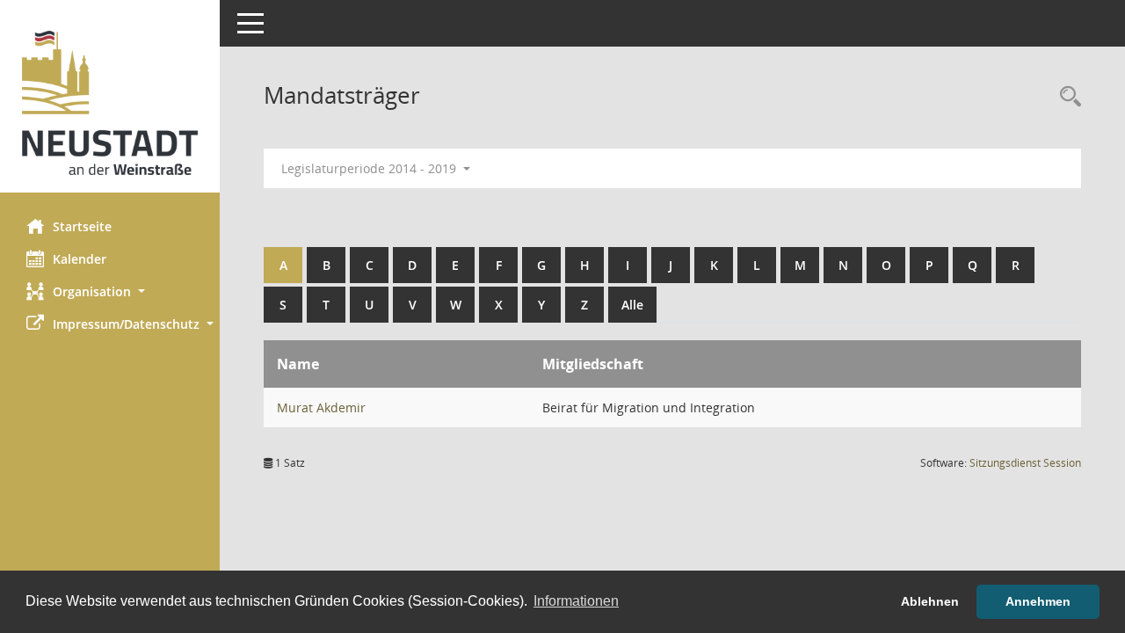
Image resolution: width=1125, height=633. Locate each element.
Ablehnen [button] (930, 601)
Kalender (79, 259)
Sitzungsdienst (1025, 462)
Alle (632, 304)
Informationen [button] (576, 600)
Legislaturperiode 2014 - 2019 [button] (370, 168)
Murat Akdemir (321, 407)
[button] (110, 291)
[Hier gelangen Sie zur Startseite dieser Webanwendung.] (110, 103)
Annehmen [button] (1038, 601)
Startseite (82, 226)
